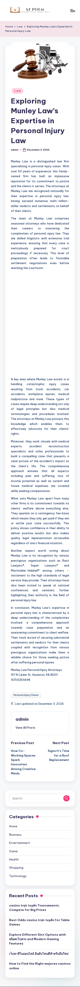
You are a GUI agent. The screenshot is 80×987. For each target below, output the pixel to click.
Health (14, 859)
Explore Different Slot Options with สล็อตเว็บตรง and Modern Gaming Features (37, 939)
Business (15, 835)
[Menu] (72, 10)
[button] (25, 727)
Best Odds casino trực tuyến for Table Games (39, 922)
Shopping (16, 868)
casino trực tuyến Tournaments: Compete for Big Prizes (34, 907)
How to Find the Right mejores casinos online (40, 966)
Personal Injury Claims (26, 695)
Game (13, 851)
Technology (18, 876)
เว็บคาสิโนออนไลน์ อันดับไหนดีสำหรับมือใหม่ (38, 954)
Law (17, 90)
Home (13, 826)
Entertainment (19, 843)
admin (22, 719)
